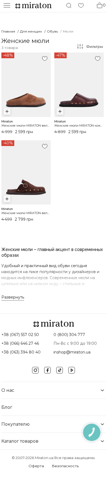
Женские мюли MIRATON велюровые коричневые (40, 213)
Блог (6, 407)
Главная (8, 31)
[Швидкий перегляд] (7, 111)
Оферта (36, 466)
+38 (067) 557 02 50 (20, 334)
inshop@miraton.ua (72, 352)
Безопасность (65, 466)
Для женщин (31, 31)
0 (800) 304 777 (69, 334)
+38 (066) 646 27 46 (20, 343)
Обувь (52, 31)
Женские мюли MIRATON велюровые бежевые (38, 125)
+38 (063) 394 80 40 (21, 352)
